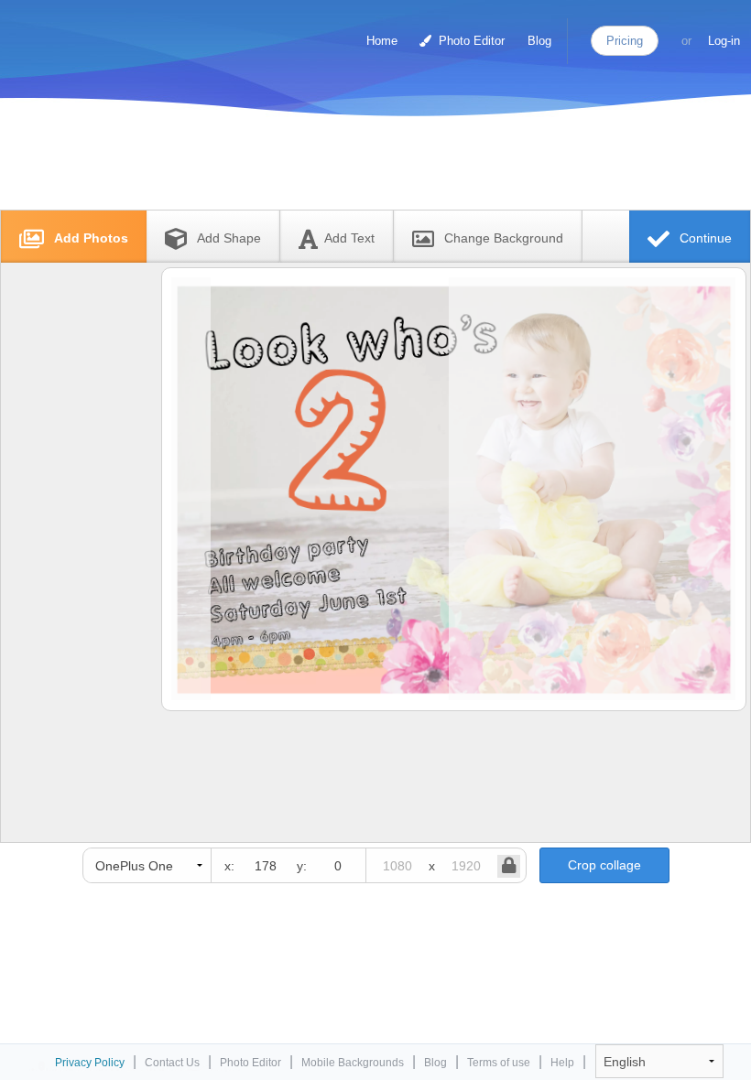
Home (381, 41)
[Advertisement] (356, 167)
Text (349, 238)
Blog (539, 41)
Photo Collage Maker (90, 32)
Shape (229, 238)
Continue (704, 238)
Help (562, 1062)
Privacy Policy (90, 1062)
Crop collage (604, 865)
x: (229, 866)
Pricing (624, 41)
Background (503, 238)
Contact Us (172, 1062)
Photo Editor (470, 41)
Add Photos (89, 238)
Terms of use (498, 1062)
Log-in (724, 41)
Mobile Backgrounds (352, 1062)
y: (302, 866)
